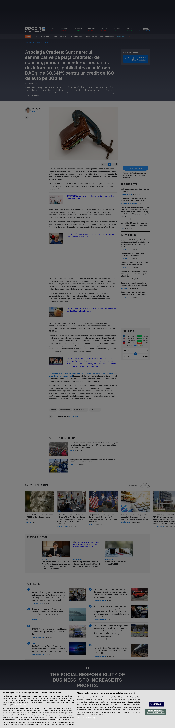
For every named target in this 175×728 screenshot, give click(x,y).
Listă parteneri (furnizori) (86, 718)
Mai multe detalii (21, 705)
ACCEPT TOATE (156, 704)
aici (56, 719)
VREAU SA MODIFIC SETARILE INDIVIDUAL (155, 711)
